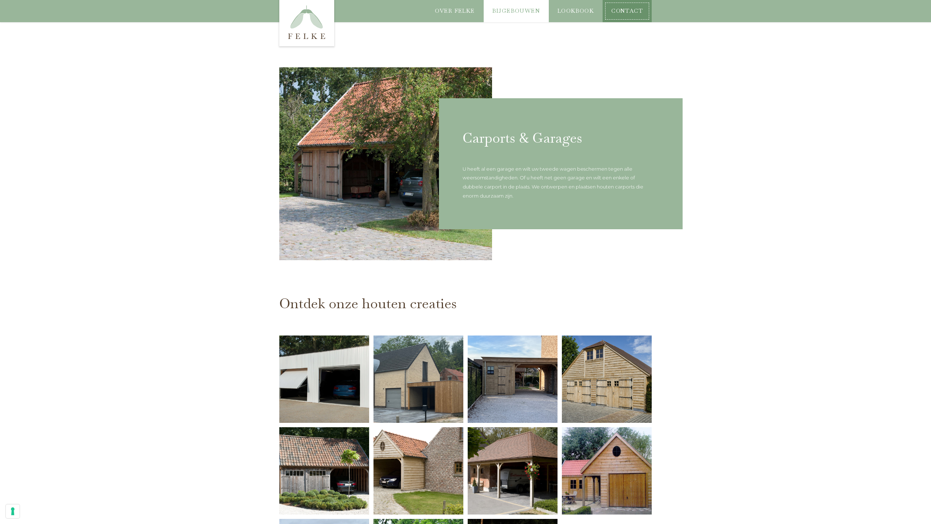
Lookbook (576, 11)
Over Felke (455, 11)
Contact (627, 11)
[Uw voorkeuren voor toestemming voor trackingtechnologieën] (13, 511)
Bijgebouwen (516, 11)
